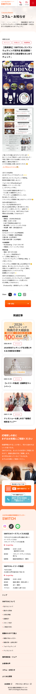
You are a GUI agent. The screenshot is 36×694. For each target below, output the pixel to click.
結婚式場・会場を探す (11, 642)
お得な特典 (7, 615)
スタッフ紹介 (8, 623)
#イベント (7, 42)
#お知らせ (17, 42)
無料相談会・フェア (9, 657)
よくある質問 (7, 676)
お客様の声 (6, 663)
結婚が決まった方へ (10, 638)
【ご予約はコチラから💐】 (10, 167)
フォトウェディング (10, 646)
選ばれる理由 (8, 610)
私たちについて (8, 606)
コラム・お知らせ (12, 22)
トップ (4, 595)
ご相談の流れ (8, 627)
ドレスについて (8, 650)
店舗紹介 (6, 619)
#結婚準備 (27, 42)
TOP (3, 22)
